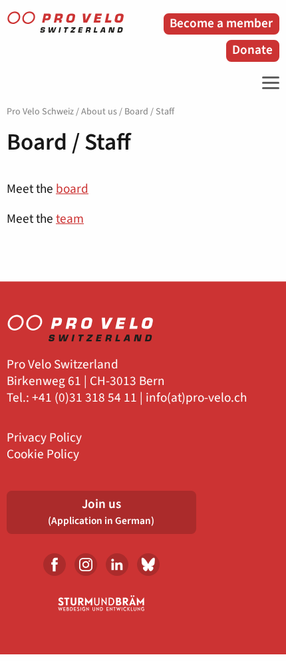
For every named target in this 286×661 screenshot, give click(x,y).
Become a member (221, 23)
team (70, 218)
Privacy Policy (44, 438)
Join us (101, 511)
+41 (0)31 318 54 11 (84, 398)
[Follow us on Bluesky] (148, 564)
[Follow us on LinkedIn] (117, 564)
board (72, 189)
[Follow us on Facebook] (54, 564)
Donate (252, 50)
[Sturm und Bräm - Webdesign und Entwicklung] (101, 603)
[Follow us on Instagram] (85, 564)
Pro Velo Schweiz (40, 111)
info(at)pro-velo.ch (196, 398)
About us (99, 111)
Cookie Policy (43, 454)
